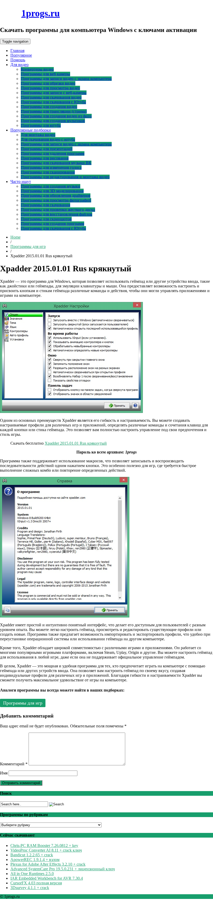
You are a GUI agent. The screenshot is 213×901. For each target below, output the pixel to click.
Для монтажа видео (38, 135)
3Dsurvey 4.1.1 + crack (29, 887)
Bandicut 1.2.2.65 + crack (31, 855)
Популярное (21, 55)
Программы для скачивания (45, 205)
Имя (4, 773)
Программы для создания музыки (50, 186)
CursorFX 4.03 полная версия (36, 883)
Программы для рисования (45, 158)
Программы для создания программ (52, 223)
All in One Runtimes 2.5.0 (32, 873)
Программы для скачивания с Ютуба (53, 102)
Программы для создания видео (49, 106)
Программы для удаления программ (52, 153)
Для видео (19, 64)
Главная (17, 50)
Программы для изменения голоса (51, 167)
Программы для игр (28, 246)
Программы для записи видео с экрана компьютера (66, 78)
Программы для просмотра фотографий (56, 200)
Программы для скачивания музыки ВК (56, 163)
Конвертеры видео (37, 69)
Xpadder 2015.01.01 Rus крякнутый (76, 443)
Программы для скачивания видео (51, 97)
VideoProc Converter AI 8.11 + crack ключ (46, 850)
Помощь (17, 60)
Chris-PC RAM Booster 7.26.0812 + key (44, 845)
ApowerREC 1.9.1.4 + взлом (34, 859)
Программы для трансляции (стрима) (54, 111)
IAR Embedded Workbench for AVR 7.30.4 (46, 878)
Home (15, 237)
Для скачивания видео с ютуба (48, 139)
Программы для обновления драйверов (55, 195)
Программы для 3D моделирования (52, 191)
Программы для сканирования (48, 172)
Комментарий (14, 764)
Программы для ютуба (41, 125)
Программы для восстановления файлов (56, 214)
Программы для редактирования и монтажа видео (65, 177)
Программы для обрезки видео (48, 83)
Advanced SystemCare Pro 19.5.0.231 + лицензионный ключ (62, 869)
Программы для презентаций (46, 149)
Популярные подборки (30, 130)
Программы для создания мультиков (53, 121)
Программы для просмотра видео (50, 88)
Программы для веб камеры (45, 74)
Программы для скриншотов (46, 219)
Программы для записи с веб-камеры (53, 92)
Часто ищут (20, 181)
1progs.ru (40, 13)
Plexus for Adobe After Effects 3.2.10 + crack (47, 864)
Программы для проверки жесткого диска (58, 209)
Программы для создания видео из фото (56, 116)
